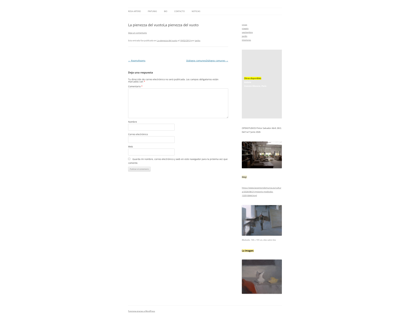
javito (197, 40)
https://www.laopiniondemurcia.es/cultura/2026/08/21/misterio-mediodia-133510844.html (261, 191)
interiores (246, 40)
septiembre (247, 32)
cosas (244, 24)
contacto (179, 11)
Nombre (132, 121)
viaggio (245, 28)
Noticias (196, 11)
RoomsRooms (136, 60)
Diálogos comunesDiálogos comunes (207, 60)
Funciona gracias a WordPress (141, 311)
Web (130, 146)
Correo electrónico (138, 134)
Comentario (135, 86)
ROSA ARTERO (134, 11)
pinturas (152, 11)
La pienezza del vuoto (167, 40)
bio (165, 11)
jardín (244, 36)
